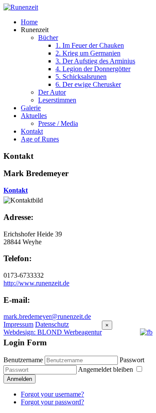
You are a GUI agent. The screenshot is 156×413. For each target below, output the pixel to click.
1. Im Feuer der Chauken (89, 45)
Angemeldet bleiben (106, 369)
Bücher (48, 37)
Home (29, 22)
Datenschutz (52, 324)
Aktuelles (34, 115)
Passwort (132, 360)
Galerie (31, 107)
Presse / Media (58, 123)
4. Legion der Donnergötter (92, 68)
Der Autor (52, 92)
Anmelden (19, 379)
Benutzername (23, 360)
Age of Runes (40, 139)
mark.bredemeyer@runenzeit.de (47, 316)
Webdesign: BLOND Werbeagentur (52, 332)
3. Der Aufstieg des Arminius (95, 61)
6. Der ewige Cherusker (88, 84)
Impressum (18, 324)
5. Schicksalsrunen (81, 76)
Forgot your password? (52, 402)
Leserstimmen (57, 100)
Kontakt (32, 131)
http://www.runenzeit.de (36, 283)
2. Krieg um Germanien (87, 53)
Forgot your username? (52, 394)
